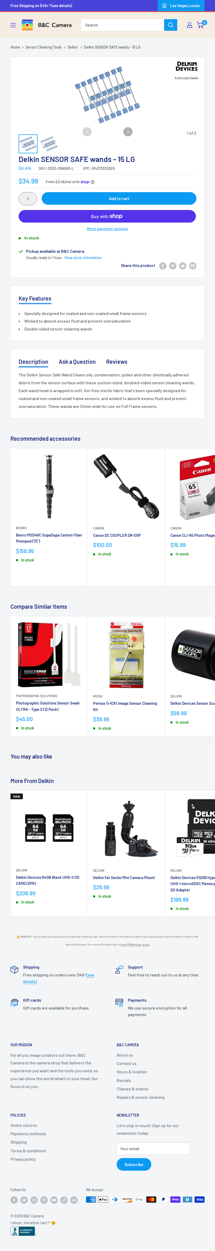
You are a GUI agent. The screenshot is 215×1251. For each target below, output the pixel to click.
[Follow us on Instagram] (34, 1200)
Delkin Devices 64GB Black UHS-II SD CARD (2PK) (47, 880)
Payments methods (28, 1133)
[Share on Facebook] (162, 265)
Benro (21, 528)
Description (33, 361)
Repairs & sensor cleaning (141, 1097)
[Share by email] (192, 265)
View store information (83, 257)
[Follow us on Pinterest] (44, 1200)
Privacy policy (23, 1159)
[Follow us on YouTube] (54, 1200)
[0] (200, 25)
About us (125, 1054)
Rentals (124, 1080)
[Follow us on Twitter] (24, 1200)
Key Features (35, 298)
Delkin (73, 47)
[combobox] (122, 25)
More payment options (107, 228)
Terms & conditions (28, 1150)
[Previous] (87, 131)
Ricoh (97, 696)
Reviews (116, 361)
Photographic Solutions (36, 696)
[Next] (128, 131)
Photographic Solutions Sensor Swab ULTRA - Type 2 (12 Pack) (47, 706)
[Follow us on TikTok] (64, 1200)
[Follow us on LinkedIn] (74, 1200)
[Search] (170, 25)
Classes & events (132, 1088)
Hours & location (132, 1071)
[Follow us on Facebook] (14, 1200)
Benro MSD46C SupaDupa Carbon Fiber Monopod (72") (49, 538)
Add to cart (119, 198)
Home (15, 47)
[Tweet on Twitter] (182, 265)
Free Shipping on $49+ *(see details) (41, 5)
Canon (98, 528)
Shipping (18, 1141)
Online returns (23, 1125)
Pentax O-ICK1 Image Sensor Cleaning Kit (125, 706)
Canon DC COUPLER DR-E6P (117, 535)
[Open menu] (13, 25)
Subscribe (134, 1164)
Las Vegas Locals (185, 5)
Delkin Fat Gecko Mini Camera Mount (124, 877)
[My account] (189, 25)
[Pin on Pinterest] (172, 265)
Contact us (127, 1063)
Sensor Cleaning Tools (43, 47)
